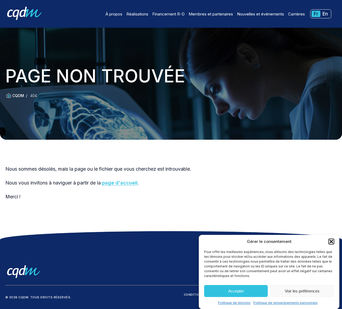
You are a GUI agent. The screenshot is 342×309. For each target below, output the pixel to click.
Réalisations (137, 14)
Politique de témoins (234, 303)
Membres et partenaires (211, 14)
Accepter (236, 291)
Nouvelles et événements (260, 14)
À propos (114, 14)
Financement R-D (168, 14)
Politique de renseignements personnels (285, 303)
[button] (331, 241)
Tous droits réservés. (50, 297)
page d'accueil (120, 183)
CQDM (18, 95)
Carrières (296, 14)
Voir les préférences (302, 291)
